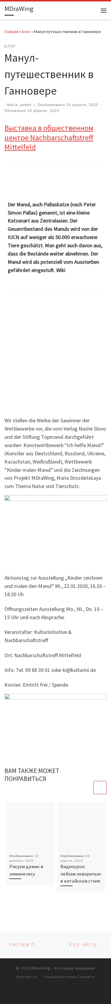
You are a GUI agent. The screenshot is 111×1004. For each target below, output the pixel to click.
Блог (26, 31)
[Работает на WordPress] (39, 977)
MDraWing (40, 968)
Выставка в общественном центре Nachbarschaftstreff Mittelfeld (48, 137)
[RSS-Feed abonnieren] (55, 992)
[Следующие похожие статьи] (100, 787)
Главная (11, 31)
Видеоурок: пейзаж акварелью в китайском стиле (80, 873)
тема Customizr (82, 977)
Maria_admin (19, 105)
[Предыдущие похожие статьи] (85, 787)
